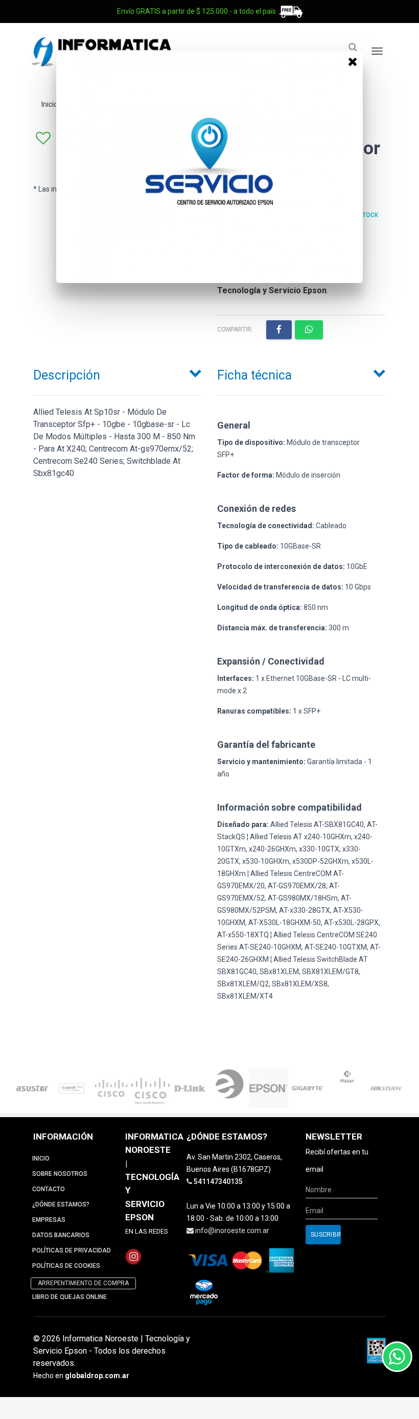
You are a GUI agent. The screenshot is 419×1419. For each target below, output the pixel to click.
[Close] (352, 61)
